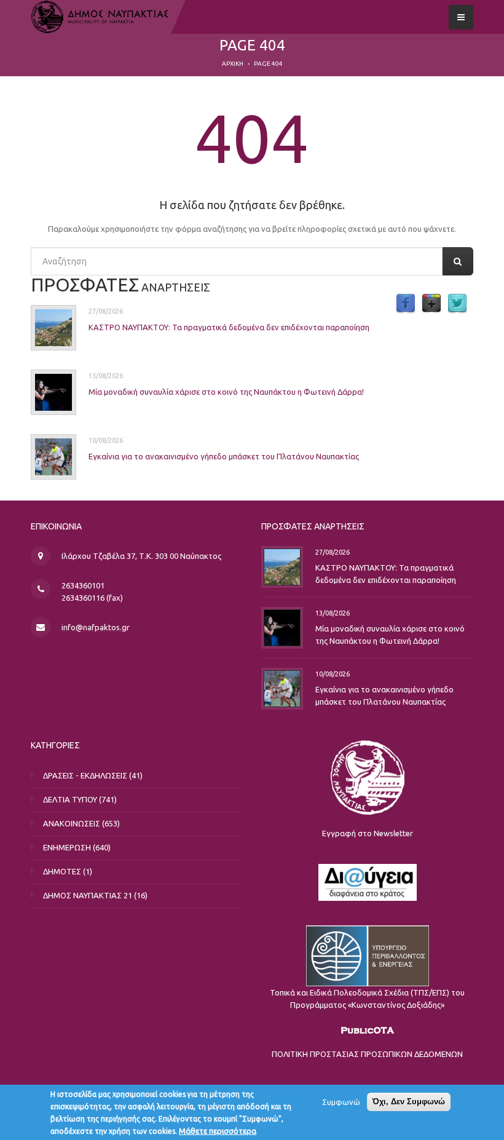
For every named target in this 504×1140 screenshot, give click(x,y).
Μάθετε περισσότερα (217, 1130)
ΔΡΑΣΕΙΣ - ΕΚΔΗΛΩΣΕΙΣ (85, 775)
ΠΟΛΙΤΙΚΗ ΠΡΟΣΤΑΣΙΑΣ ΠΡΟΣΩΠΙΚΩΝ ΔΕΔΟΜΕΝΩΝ (367, 1054)
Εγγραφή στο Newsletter (367, 833)
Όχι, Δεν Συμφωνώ (408, 1101)
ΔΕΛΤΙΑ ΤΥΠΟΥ (70, 799)
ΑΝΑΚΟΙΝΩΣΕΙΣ (71, 823)
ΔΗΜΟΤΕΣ (62, 871)
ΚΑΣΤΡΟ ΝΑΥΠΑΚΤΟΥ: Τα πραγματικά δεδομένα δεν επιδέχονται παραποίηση (229, 327)
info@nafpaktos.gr (95, 627)
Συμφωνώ (341, 1102)
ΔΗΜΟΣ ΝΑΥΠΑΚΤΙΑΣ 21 (87, 895)
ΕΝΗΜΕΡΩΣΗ (67, 847)
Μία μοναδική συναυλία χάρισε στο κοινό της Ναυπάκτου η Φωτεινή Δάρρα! (226, 391)
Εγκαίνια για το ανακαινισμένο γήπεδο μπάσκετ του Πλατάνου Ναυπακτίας (224, 456)
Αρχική (232, 63)
